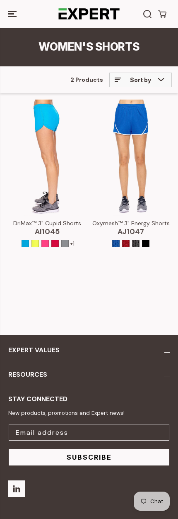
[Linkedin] (16, 488)
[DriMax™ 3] (47, 158)
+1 (72, 243)
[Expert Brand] (89, 13)
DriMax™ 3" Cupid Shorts (47, 223)
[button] (13, 14)
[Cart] (162, 14)
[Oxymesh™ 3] (131, 158)
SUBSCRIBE (89, 457)
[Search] (147, 14)
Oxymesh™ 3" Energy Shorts (131, 223)
